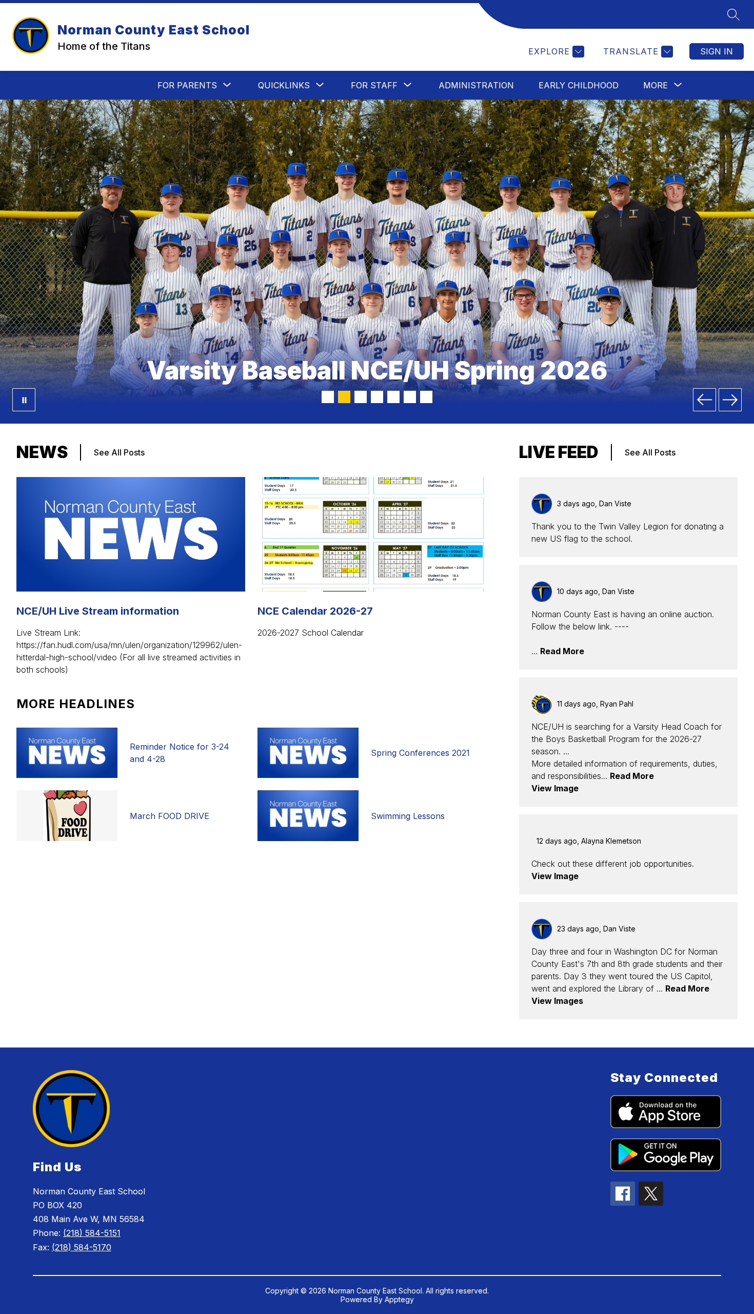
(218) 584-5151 (92, 1233)
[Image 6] (410, 397)
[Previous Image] (704, 399)
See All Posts (119, 452)
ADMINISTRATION (476, 85)
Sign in (716, 51)
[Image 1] (328, 397)
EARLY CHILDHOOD (579, 85)
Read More (562, 651)
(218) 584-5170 (81, 1247)
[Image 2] (344, 397)
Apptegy (399, 1299)
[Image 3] (360, 397)
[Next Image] (730, 399)
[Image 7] (426, 397)
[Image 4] (377, 397)
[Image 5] (393, 397)
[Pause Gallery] (23, 399)
